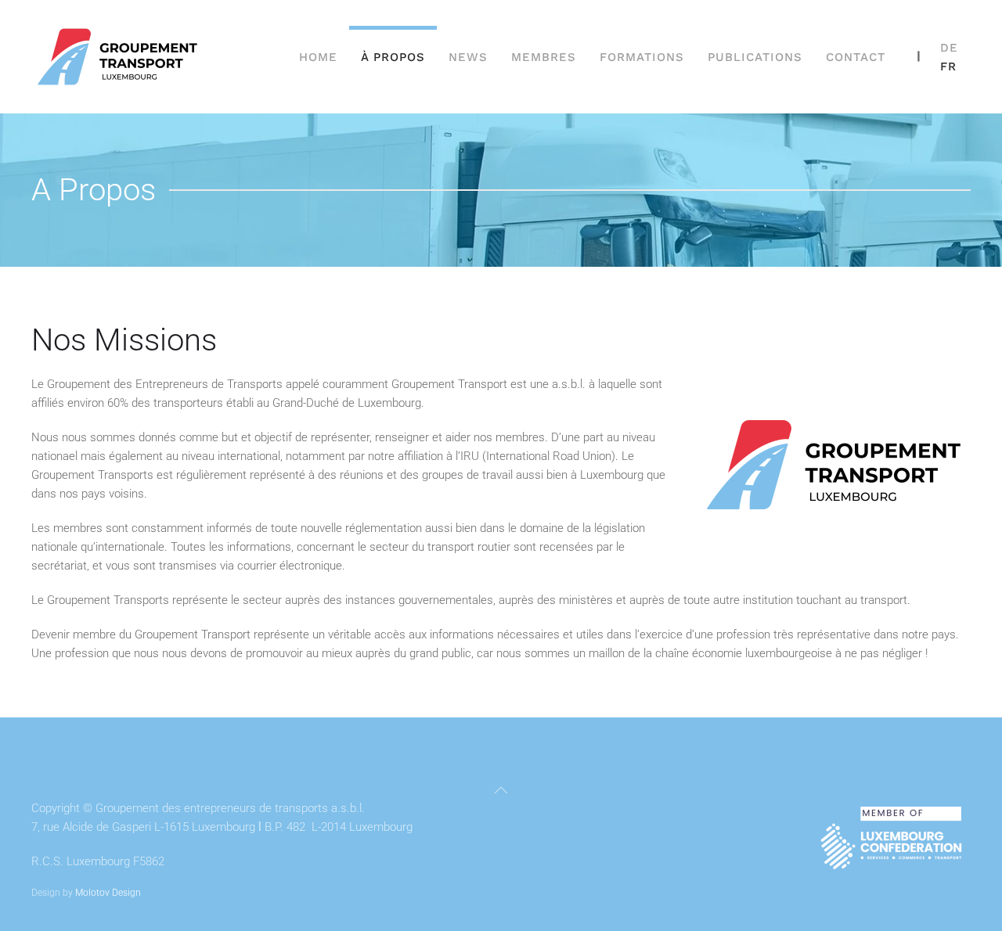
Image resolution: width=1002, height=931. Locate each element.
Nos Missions (124, 340)
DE (949, 48)
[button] (501, 790)
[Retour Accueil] (119, 56)
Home (318, 57)
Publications (755, 57)
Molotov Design (108, 892)
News (468, 57)
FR (948, 66)
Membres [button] (543, 57)
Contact (855, 57)
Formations (642, 57)
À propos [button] (393, 57)
